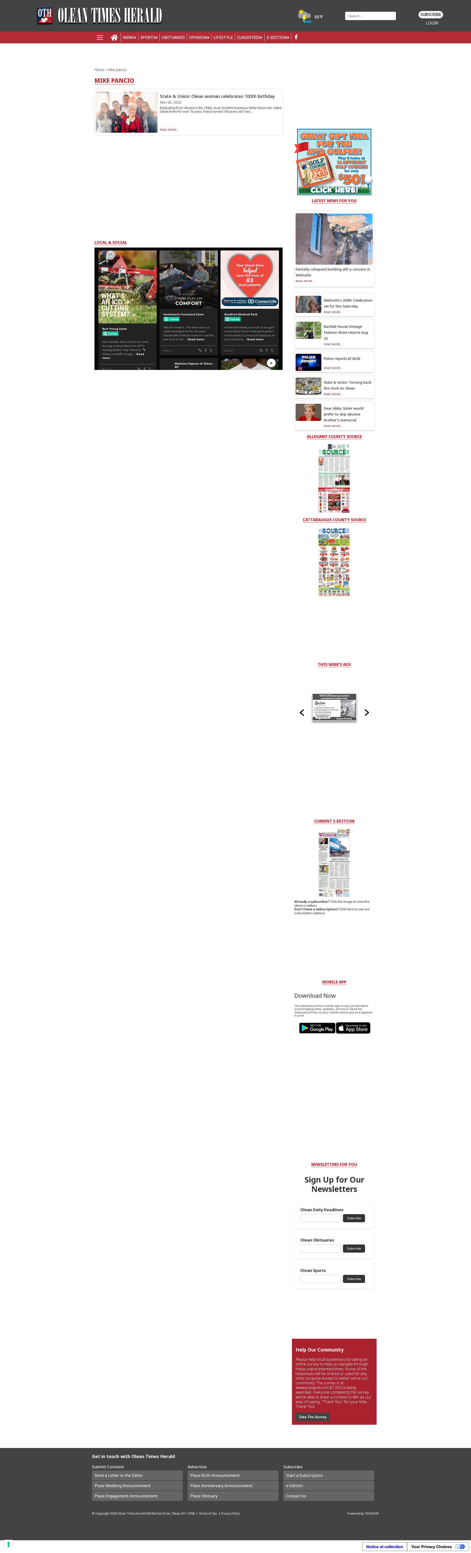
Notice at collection (384, 1546)
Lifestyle (223, 37)
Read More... (169, 129)
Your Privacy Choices (431, 1546)
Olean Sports (313, 1270)
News (128, 37)
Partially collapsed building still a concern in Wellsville (333, 272)
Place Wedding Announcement (123, 1485)
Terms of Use (208, 1513)
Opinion (198, 37)
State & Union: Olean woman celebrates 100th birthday (217, 96)
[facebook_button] (296, 37)
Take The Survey (313, 1417)
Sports (148, 37)
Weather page (310, 18)
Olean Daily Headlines (321, 1210)
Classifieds (249, 37)
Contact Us (296, 1496)
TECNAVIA (372, 1513)
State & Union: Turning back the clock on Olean (347, 385)
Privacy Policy (230, 1513)
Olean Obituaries (317, 1240)
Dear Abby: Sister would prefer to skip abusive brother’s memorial (344, 414)
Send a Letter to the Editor (119, 1475)
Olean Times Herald (131, 1513)
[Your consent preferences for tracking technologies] (8, 1544)
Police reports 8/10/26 (342, 358)
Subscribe (430, 14)
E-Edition (277, 37)
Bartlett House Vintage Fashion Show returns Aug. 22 (346, 332)
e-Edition (294, 1485)
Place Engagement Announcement (126, 1496)
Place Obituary (204, 1496)
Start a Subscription (304, 1475)
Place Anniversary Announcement (221, 1485)
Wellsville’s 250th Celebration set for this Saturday (348, 303)
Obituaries (173, 37)
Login (432, 23)
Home (99, 69)
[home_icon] (114, 37)
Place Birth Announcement (215, 1475)
